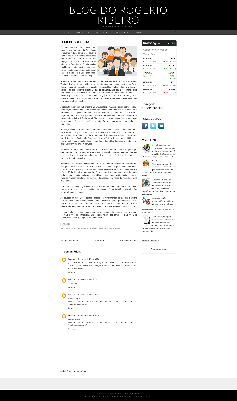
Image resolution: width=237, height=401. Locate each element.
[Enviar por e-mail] (61, 224)
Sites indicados (122, 32)
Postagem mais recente (69, 241)
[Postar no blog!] (64, 224)
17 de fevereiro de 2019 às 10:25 (87, 295)
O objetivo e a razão (158, 198)
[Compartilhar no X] (66, 224)
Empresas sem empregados (161, 217)
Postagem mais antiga (128, 241)
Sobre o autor (82, 32)
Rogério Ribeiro (101, 229)
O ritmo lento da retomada (160, 145)
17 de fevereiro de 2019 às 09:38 (87, 259)
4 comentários (114, 229)
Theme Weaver (110, 396)
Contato (139, 32)
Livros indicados (102, 32)
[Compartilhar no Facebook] (68, 224)
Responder (71, 272)
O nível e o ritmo (157, 161)
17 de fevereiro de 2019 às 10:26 (87, 316)
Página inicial (99, 241)
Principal (66, 32)
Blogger (164, 249)
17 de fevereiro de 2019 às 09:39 (87, 280)
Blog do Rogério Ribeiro (118, 15)
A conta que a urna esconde (161, 179)
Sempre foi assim (74, 42)
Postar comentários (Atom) (76, 371)
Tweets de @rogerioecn (150, 240)
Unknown (71, 259)
